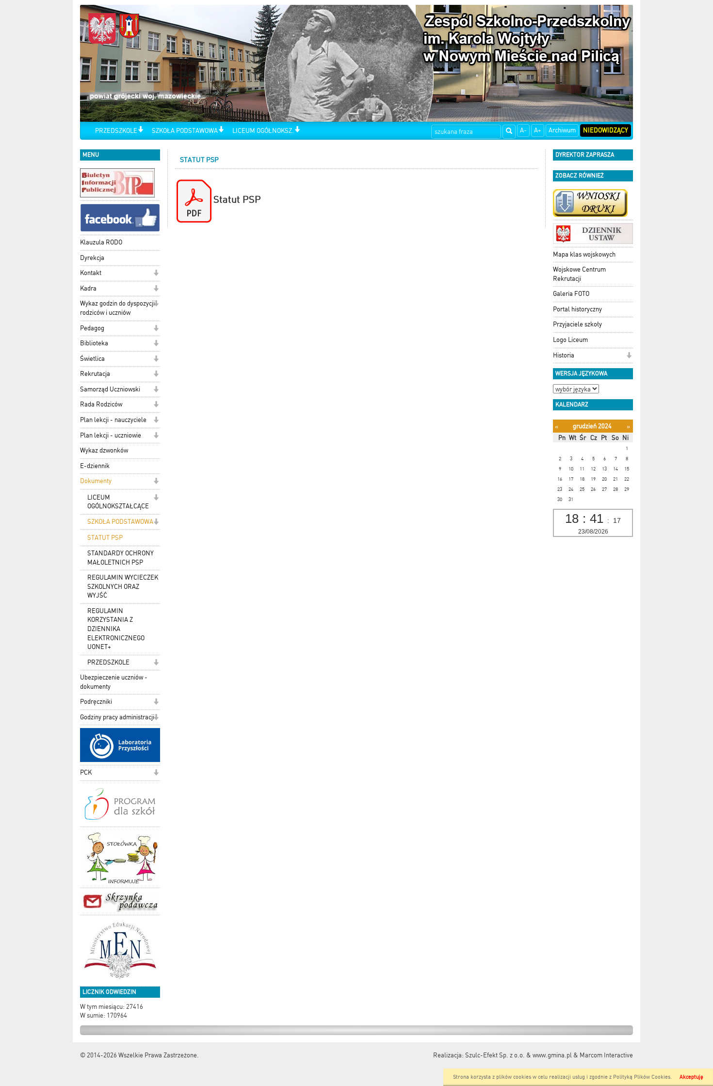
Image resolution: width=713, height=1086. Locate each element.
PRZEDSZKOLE (116, 130)
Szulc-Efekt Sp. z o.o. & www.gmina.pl (518, 1055)
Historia (563, 355)
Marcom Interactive (606, 1055)
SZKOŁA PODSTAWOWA (185, 130)
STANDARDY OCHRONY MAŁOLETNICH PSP (120, 558)
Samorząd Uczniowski (110, 389)
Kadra (88, 288)
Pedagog (92, 328)
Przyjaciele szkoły (577, 324)
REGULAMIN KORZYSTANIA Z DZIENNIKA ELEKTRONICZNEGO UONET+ (116, 628)
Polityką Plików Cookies (641, 1077)
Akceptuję (691, 1077)
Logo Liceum (570, 339)
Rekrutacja (95, 373)
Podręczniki (96, 701)
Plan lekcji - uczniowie (110, 435)
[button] (140, 130)
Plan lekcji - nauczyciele (113, 419)
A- (523, 130)
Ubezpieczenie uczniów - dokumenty (113, 682)
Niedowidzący (605, 130)
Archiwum (562, 130)
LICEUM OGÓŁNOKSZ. (263, 130)
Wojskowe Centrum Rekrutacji (579, 274)
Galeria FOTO (571, 293)
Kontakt (90, 272)
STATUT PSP (105, 537)
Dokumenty (96, 481)
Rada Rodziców (101, 404)
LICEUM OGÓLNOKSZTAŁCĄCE (118, 502)
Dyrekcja (92, 257)
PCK (86, 772)
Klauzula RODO (101, 242)
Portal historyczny (577, 309)
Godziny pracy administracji (117, 717)
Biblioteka (94, 343)
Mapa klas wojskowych (584, 254)
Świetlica (92, 358)
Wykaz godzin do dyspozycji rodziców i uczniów (117, 308)
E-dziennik (95, 466)
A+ (537, 130)
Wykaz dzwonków (104, 450)
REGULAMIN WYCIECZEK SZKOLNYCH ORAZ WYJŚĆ (122, 586)
